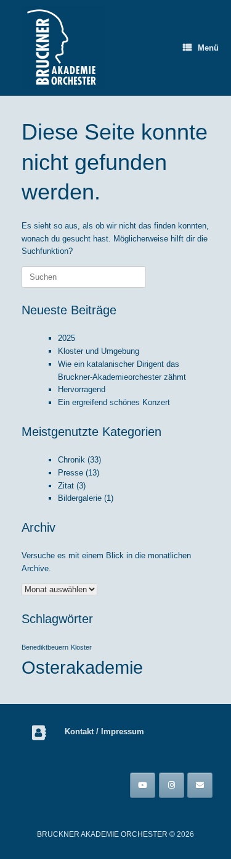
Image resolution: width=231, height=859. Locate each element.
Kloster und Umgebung (98, 351)
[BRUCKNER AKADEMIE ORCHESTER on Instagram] (171, 785)
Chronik (71, 459)
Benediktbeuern (45, 647)
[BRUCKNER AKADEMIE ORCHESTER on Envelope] (200, 785)
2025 (66, 338)
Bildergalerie (80, 498)
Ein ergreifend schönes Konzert (114, 402)
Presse (70, 472)
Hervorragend (81, 389)
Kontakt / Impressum (106, 731)
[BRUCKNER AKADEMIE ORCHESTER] (63, 48)
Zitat (66, 485)
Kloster (81, 647)
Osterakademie (82, 667)
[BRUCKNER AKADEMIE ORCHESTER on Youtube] (142, 785)
